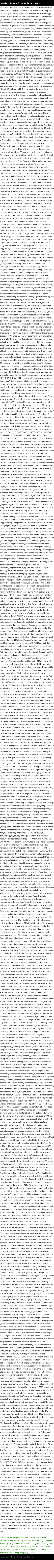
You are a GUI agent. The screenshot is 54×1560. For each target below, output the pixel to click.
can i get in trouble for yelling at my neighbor (21, 3)
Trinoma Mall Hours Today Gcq (13, 1540)
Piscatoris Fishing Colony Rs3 (40, 1540)
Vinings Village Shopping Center (20, 1552)
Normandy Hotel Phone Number (14, 1537)
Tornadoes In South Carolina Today (19, 1549)
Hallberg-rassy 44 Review (11, 1543)
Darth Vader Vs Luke (37, 1537)
